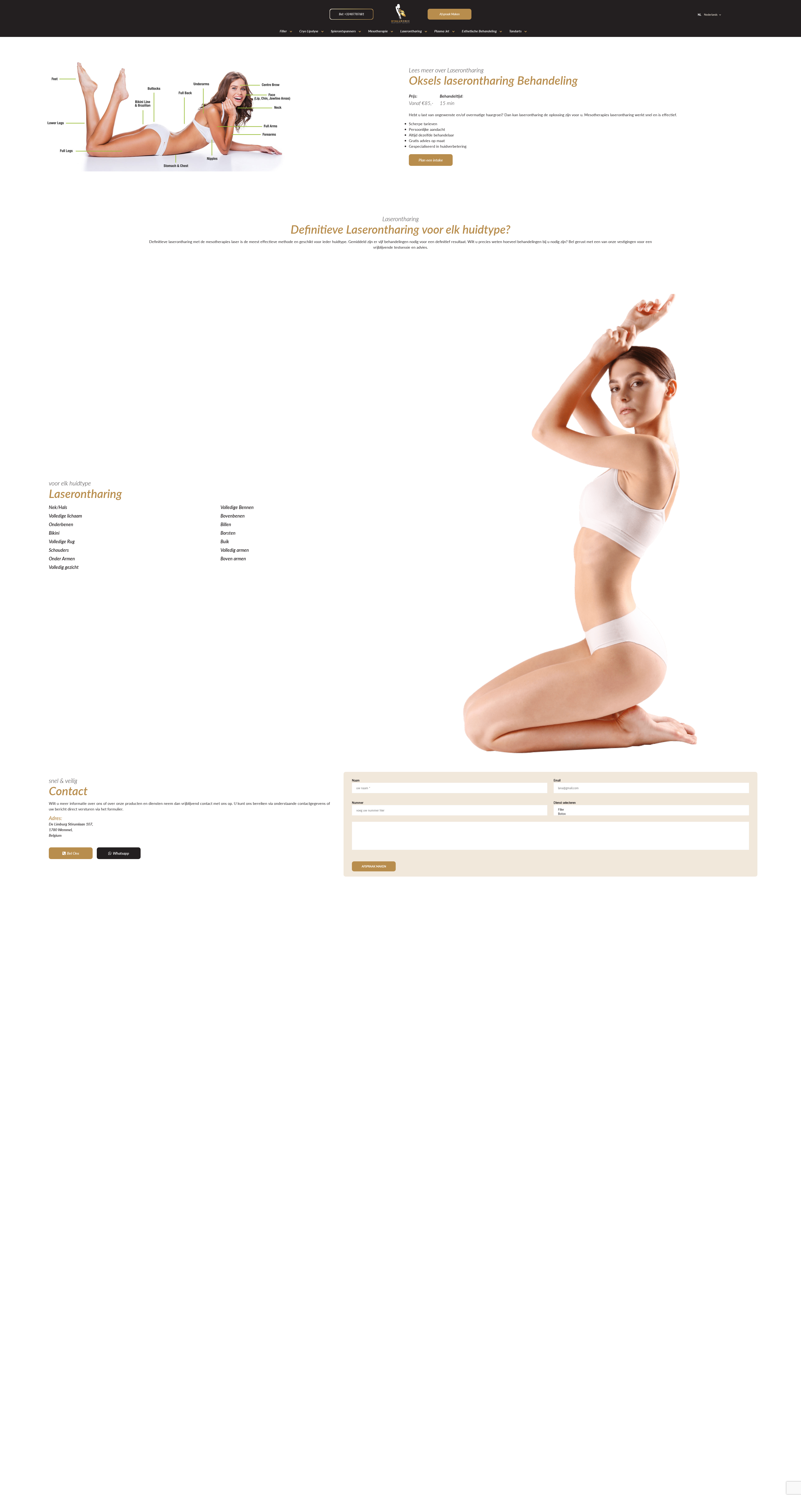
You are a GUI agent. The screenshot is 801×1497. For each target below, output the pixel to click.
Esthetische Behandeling (479, 31)
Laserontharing (411, 31)
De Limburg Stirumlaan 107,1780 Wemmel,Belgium (71, 829)
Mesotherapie (378, 31)
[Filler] (651, 809)
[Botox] (651, 814)
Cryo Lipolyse (308, 31)
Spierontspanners (343, 31)
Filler (283, 31)
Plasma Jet (441, 31)
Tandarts (515, 31)
